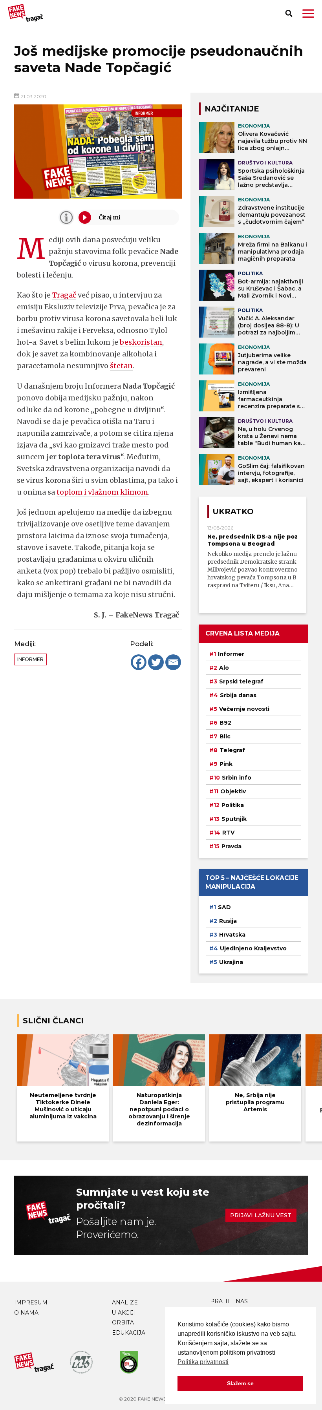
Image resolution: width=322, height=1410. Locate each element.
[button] (308, 13)
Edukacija (128, 1333)
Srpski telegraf (241, 681)
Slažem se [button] (240, 1383)
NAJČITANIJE (232, 108)
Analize (125, 1302)
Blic (225, 736)
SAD (224, 907)
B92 (225, 722)
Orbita (123, 1322)
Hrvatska (232, 934)
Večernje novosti (244, 708)
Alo (224, 667)
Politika (232, 805)
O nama (26, 1313)
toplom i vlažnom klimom (102, 492)
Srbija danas (238, 695)
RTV (228, 832)
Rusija (228, 920)
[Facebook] (138, 662)
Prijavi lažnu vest (260, 1215)
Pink (226, 763)
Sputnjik (234, 818)
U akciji (124, 1313)
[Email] (173, 662)
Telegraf (232, 750)
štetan (121, 365)
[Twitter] (156, 662)
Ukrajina (231, 962)
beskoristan (141, 342)
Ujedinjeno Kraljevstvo (253, 948)
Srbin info (236, 777)
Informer (30, 659)
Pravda (231, 846)
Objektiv (233, 791)
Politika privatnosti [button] (203, 1362)
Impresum (31, 1302)
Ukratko (233, 511)
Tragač (64, 295)
